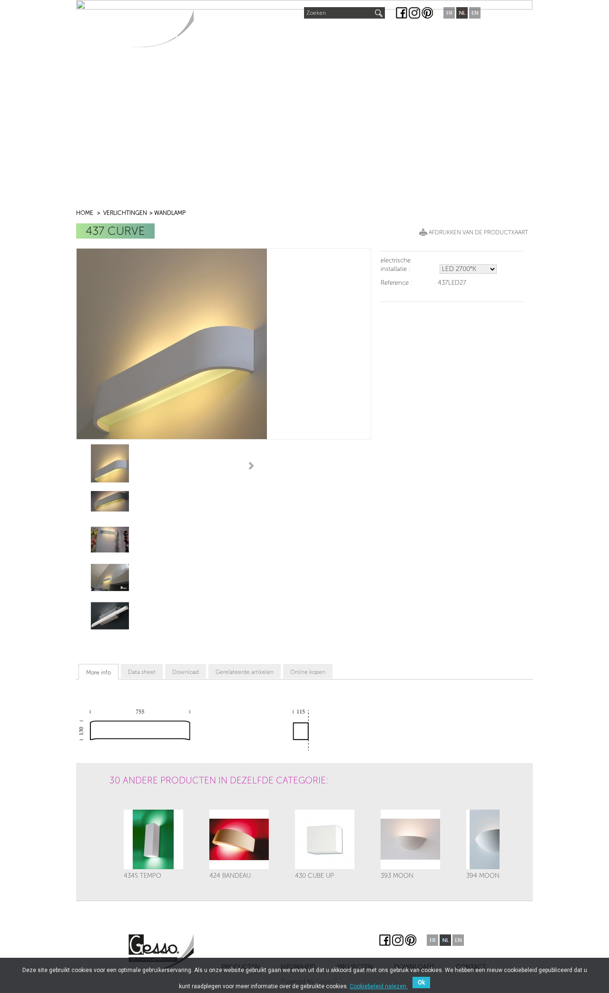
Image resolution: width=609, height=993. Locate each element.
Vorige (117, 806)
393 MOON (397, 875)
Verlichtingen (125, 213)
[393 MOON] (410, 839)
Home (84, 213)
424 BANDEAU (230, 875)
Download (185, 672)
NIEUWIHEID (281, 32)
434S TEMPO (142, 875)
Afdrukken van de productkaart (478, 232)
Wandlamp (170, 213)
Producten (223, 34)
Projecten (336, 34)
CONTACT (446, 34)
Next (253, 465)
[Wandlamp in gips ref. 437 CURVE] (110, 463)
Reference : (397, 282)
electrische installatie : (396, 264)
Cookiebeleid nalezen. (379, 986)
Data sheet (142, 672)
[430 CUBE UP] (324, 839)
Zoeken (316, 13)
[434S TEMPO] (153, 839)
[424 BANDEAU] (239, 839)
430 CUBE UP (314, 875)
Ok (421, 982)
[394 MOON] (496, 839)
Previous (80, 465)
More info (98, 672)
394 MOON (483, 875)
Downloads (392, 34)
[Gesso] (161, 28)
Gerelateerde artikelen (245, 672)
